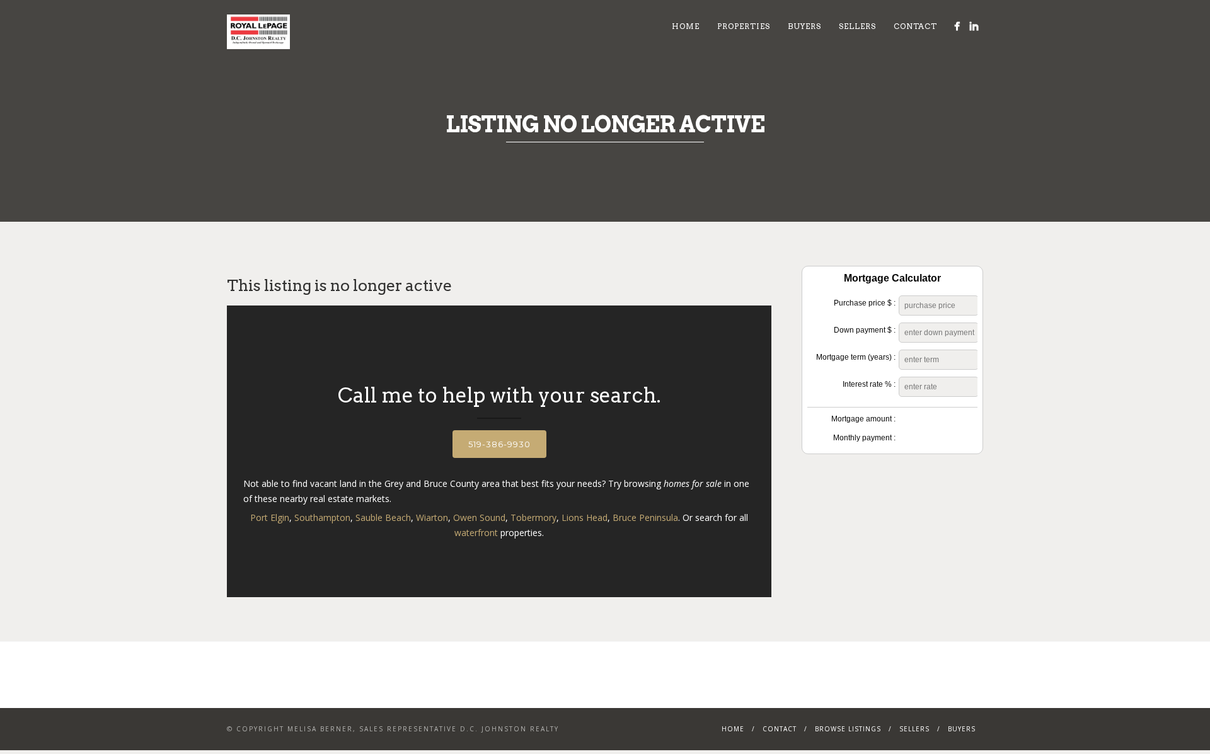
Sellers (857, 26)
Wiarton (432, 517)
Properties (743, 26)
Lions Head (585, 517)
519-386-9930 (499, 444)
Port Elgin (269, 517)
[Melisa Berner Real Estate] (957, 26)
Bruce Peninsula (645, 517)
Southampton (322, 517)
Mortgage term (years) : (856, 357)
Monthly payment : (864, 437)
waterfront (476, 533)
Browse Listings (848, 728)
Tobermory (533, 517)
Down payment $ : (865, 330)
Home (686, 26)
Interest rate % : (869, 384)
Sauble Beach (383, 517)
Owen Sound (479, 517)
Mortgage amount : (863, 418)
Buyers (804, 26)
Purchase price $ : (865, 303)
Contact (915, 26)
